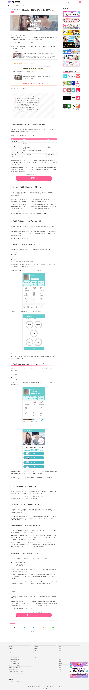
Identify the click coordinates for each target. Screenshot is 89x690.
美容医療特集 (18, 681)
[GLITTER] (14, 2)
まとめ (18, 115)
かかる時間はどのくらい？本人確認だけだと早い (28, 109)
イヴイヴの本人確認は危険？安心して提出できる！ (28, 100)
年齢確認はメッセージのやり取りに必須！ (27, 104)
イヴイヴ (12, 11)
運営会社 (33, 686)
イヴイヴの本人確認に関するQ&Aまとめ (25, 107)
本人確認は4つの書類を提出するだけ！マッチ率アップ (29, 105)
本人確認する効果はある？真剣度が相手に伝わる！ (28, 111)
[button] (14, 628)
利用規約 (38, 686)
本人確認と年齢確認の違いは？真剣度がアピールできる (29, 98)
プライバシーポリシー (45, 686)
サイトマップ (58, 686)
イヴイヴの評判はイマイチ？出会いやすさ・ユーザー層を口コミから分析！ (37, 54)
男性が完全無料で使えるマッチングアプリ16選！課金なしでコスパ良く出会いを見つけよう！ (38, 77)
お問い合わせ (52, 686)
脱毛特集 (11, 681)
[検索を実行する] (80, 2)
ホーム (29, 686)
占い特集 (26, 681)
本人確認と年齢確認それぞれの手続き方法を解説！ (28, 102)
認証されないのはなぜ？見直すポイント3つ (26, 113)
